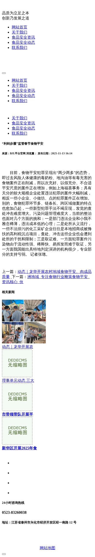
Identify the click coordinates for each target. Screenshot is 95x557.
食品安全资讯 (23, 37)
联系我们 (19, 47)
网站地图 (47, 548)
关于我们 (19, 32)
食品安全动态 (23, 42)
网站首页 (19, 27)
